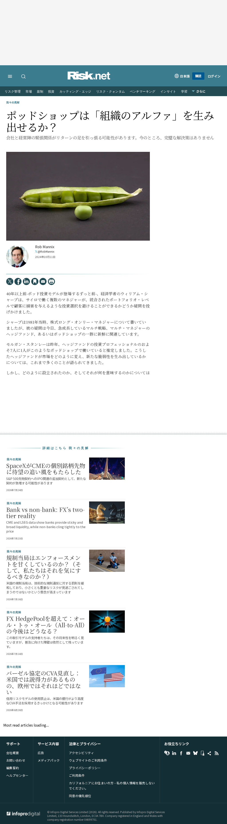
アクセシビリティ (81, 753)
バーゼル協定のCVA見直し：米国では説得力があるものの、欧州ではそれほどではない (43, 682)
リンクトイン (174, 753)
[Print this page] (51, 281)
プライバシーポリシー (85, 768)
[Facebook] (18, 281)
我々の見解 (13, 102)
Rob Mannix (44, 247)
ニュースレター (188, 753)
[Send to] (43, 281)
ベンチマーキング (142, 91)
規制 (40, 91)
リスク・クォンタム (110, 91)
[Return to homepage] (88, 78)
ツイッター (195, 753)
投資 (51, 91)
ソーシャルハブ (209, 753)
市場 (28, 91)
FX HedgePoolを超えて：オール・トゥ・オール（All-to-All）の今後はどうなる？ (45, 624)
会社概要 (12, 753)
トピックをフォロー (167, 753)
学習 (184, 91)
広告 (41, 753)
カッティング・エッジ (75, 91)
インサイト (168, 91)
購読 (198, 75)
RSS (216, 753)
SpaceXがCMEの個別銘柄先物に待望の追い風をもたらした (45, 468)
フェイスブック (181, 753)
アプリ (202, 753)
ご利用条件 (77, 775)
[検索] (23, 76)
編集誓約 (12, 768)
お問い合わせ (15, 760)
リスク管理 (13, 91)
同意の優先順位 (80, 796)
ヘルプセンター (17, 775)
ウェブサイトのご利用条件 (88, 760)
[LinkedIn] (26, 281)
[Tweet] (9, 281)
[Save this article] (34, 281)
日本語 (185, 76)
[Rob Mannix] (17, 256)
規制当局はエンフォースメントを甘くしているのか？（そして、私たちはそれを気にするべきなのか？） (43, 567)
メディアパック (49, 760)
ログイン (214, 76)
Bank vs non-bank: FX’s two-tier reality (45, 512)
